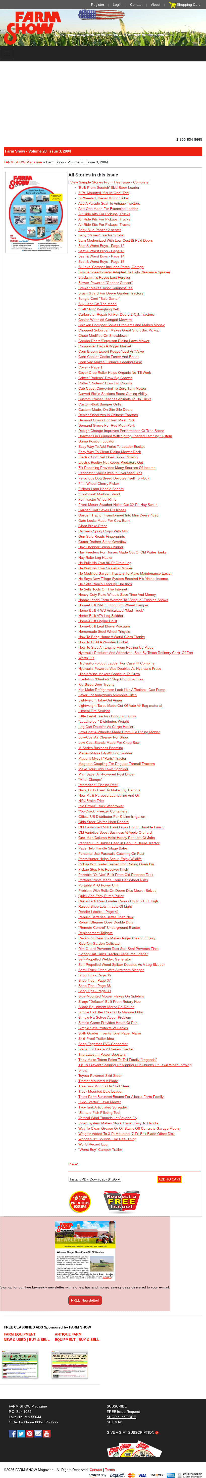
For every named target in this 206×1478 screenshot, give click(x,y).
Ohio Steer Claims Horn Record (103, 822)
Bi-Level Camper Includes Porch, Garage (111, 267)
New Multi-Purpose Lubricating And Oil (108, 795)
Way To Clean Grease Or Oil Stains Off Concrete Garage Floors (129, 1128)
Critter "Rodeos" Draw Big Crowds (105, 378)
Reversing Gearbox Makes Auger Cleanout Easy (116, 938)
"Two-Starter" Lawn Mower (99, 1102)
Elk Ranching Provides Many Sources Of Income (117, 468)
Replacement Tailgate (95, 933)
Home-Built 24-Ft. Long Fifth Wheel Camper (113, 605)
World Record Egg (93, 1144)
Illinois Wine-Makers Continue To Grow (109, 674)
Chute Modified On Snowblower (103, 336)
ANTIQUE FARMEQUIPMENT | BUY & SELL (77, 1337)
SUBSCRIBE (117, 1406)
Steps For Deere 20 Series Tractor (105, 1049)
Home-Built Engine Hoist (97, 621)
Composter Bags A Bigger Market (104, 346)
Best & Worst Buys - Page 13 (101, 251)
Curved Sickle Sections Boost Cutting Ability (112, 394)
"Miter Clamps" (90, 780)
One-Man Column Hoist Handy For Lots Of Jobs (116, 838)
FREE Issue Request (123, 1412)
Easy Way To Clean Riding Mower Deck (109, 452)
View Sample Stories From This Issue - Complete (109, 182)
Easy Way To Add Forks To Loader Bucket (111, 447)
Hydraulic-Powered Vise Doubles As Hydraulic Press (119, 669)
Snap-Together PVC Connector (103, 1044)
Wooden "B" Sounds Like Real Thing (107, 1139)
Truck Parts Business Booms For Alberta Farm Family (121, 1097)
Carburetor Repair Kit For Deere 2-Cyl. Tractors (116, 314)
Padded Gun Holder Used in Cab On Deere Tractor (119, 843)
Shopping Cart (188, 5)
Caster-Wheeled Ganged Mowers (105, 320)
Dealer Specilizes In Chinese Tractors (108, 415)
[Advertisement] (103, 99)
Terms (110, 1470)
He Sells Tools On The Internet (102, 589)
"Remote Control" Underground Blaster (109, 928)
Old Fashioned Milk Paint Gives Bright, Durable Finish (121, 827)
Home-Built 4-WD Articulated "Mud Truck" (111, 610)
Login (117, 5)
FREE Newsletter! (85, 1300)
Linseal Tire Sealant (94, 711)
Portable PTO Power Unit (98, 885)
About (155, 5)
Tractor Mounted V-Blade (98, 1081)
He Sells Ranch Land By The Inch (105, 584)
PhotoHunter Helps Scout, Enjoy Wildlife (110, 859)
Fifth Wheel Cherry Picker (98, 484)
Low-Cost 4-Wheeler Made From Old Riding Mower (119, 732)
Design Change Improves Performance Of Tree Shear (121, 431)
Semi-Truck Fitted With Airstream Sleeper (111, 970)
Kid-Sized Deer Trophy (96, 684)
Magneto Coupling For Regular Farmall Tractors (116, 764)
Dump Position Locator (96, 441)
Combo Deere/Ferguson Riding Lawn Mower (113, 341)
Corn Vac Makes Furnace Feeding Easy (110, 362)
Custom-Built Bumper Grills (99, 404)
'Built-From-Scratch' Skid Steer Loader (108, 188)
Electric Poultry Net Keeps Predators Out (110, 462)
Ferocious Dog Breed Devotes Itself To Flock (113, 478)
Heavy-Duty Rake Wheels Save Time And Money (117, 595)
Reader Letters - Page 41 (98, 912)
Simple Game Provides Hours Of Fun (107, 1023)
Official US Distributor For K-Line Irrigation (111, 817)
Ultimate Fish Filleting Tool (99, 1113)
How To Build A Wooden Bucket (103, 642)
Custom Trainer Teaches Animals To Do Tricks (114, 399)
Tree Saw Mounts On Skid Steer (103, 1086)
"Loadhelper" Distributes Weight (103, 721)
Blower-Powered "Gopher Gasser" (105, 283)
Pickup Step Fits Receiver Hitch (103, 869)
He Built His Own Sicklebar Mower (105, 568)
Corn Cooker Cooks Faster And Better (108, 357)
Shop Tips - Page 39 (94, 991)
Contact (136, 5)
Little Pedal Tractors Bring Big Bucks (107, 716)
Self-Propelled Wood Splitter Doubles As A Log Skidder (121, 965)
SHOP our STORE (121, 1417)
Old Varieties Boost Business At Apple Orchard (115, 832)
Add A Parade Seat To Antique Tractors (109, 203)
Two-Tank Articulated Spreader (102, 1107)
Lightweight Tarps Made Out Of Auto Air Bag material (120, 706)
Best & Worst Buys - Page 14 (101, 256)
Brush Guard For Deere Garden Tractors (110, 293)
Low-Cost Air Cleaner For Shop (103, 737)
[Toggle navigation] (7, 54)
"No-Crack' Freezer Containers (102, 811)
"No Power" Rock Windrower (101, 806)
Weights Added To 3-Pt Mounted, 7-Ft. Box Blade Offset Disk (126, 1134)
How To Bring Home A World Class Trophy (111, 637)
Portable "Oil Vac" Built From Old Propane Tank (115, 875)
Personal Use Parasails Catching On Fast (111, 854)
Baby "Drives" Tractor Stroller (101, 235)
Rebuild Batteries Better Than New (105, 917)
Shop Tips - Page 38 (94, 986)
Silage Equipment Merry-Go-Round (106, 1007)
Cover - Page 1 (90, 367)
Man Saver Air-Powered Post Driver (106, 774)
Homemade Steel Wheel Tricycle (104, 632)
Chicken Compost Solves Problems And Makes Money (121, 325)
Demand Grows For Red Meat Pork (106, 420)
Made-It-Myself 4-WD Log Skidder (105, 753)
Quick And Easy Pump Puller (101, 896)
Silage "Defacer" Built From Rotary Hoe (109, 1002)
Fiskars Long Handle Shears (101, 489)
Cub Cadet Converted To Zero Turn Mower (112, 388)
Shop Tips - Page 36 (94, 975)
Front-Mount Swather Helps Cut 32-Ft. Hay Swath (118, 505)
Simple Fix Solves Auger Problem (104, 1017)
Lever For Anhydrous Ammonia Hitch (107, 695)
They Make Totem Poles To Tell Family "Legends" (117, 1060)
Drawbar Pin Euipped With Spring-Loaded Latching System (125, 436)
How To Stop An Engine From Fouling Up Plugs (115, 647)
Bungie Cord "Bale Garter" (99, 299)
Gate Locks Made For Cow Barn (104, 521)
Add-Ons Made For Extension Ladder (108, 209)
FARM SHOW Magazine (23, 162)
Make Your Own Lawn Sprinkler (103, 769)
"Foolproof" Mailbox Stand (99, 494)
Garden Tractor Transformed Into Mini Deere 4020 (118, 515)
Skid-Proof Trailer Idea (96, 1039)
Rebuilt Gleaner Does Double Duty (105, 922)
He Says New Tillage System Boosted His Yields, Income (123, 579)
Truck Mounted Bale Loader (100, 1091)
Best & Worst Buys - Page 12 (101, 246)
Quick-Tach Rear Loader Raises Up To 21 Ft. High (118, 901)
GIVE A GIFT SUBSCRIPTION (130, 1432)
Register (97, 5)
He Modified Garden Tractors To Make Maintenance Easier (125, 573)
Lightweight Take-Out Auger (100, 700)
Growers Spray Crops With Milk (103, 531)
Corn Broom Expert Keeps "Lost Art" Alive (111, 351)
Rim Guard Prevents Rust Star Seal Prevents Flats (118, 949)
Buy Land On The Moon (97, 304)
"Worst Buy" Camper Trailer (100, 1150)
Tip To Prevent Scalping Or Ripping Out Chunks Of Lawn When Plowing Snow (135, 1067)
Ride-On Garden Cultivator (99, 943)
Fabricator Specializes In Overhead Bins (110, 473)
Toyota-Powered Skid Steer (100, 1076)
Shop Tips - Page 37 (94, 980)
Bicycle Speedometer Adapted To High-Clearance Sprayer (124, 272)
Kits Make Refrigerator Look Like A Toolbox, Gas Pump (121, 690)
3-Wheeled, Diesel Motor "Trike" (103, 198)
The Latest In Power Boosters (102, 1054)
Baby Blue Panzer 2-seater (99, 230)
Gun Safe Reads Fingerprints (101, 536)
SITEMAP (114, 1422)
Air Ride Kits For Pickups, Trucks (104, 214)
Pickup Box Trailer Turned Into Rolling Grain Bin (116, 864)
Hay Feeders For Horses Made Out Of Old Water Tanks (122, 552)
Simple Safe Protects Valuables (103, 1028)
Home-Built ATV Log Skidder (100, 616)
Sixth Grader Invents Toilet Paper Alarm (109, 1033)
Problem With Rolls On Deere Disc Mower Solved (117, 891)
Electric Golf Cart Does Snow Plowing (108, 457)
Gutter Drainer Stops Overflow (102, 542)
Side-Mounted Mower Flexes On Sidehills (111, 996)
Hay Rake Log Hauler (95, 558)
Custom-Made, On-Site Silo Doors (105, 410)
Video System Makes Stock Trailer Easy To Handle (118, 1123)
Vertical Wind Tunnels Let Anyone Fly (107, 1118)
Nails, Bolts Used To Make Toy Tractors (109, 790)
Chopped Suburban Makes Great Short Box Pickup (118, 330)
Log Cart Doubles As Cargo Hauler (105, 727)
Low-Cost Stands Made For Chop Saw (108, 743)
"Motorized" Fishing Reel (98, 785)
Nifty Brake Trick (91, 801)
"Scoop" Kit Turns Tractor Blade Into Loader (113, 954)
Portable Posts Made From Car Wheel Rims (113, 880)
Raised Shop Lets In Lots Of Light (105, 906)
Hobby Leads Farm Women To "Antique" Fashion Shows (123, 600)
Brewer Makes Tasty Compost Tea (105, 288)
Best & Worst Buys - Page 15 (101, 262)
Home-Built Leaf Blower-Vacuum (104, 626)
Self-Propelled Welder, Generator (104, 959)
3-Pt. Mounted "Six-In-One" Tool (103, 193)
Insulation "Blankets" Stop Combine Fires (110, 679)
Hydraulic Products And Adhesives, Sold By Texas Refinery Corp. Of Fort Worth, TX (135, 655)
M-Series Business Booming (100, 748)
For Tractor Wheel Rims (97, 499)
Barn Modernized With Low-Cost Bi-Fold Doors (115, 240)
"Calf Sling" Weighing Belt (98, 309)
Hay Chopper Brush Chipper (100, 547)
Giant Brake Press (92, 526)
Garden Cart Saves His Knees (102, 510)
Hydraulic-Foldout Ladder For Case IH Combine (116, 663)
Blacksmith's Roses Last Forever (104, 277)
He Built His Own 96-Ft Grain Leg (104, 563)
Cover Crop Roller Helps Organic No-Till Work (114, 373)
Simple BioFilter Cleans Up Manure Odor (110, 1012)
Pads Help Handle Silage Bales (103, 848)
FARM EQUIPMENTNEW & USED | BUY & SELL (27, 1337)
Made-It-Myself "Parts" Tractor (102, 758)
